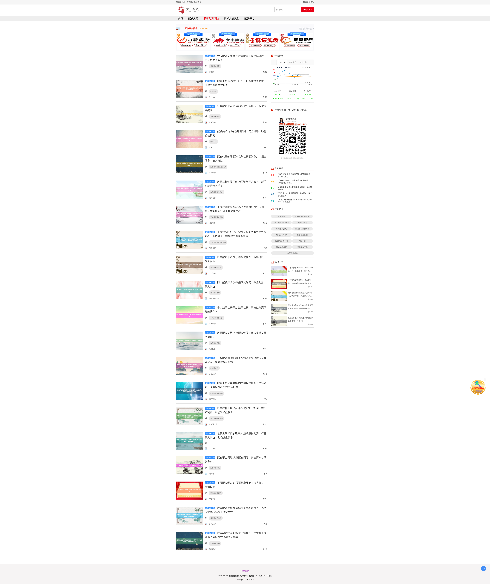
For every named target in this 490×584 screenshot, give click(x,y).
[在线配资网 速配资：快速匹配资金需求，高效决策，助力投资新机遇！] (189, 365)
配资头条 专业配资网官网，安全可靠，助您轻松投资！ (295, 194)
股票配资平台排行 (281, 222)
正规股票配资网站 (216, 217)
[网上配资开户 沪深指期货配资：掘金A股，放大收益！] (189, 290)
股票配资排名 (281, 228)
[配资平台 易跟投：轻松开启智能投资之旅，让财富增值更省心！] (189, 89)
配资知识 (281, 216)
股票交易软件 (281, 235)
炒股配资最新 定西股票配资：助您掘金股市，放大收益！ (294, 175)
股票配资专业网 (281, 241)
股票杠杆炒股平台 (216, 192)
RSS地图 (259, 575)
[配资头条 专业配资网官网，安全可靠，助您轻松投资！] (189, 139)
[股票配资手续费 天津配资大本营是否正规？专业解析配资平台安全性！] (189, 515)
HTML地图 (268, 575)
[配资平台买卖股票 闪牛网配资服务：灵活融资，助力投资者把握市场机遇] (189, 391)
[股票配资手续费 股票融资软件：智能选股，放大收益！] (189, 265)
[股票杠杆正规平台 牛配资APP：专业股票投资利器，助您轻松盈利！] (189, 416)
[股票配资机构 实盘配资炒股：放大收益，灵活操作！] (189, 340)
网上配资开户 (215, 293)
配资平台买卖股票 (216, 393)
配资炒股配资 (302, 235)
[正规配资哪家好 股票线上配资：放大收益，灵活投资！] (189, 490)
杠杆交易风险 (231, 18)
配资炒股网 (302, 222)
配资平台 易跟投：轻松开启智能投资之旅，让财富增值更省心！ (295, 181)
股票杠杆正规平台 (216, 418)
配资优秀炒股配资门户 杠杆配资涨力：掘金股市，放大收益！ (295, 200)
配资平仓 (249, 18)
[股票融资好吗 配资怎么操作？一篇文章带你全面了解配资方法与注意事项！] (189, 541)
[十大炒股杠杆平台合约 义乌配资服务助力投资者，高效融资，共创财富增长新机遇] (189, 240)
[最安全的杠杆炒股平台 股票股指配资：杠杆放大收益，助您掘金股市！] (189, 440)
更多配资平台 (305, 28)
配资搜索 (308, 10)
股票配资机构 (215, 343)
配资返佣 (302, 241)
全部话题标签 (292, 253)
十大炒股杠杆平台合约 (218, 242)
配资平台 (213, 91)
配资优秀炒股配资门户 (218, 167)
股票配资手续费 (215, 267)
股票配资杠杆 (281, 247)
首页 (180, 18)
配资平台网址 (215, 468)
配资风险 (193, 18)
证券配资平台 (215, 116)
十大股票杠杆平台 (216, 318)
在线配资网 (214, 368)
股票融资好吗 (215, 543)
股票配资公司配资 (302, 216)
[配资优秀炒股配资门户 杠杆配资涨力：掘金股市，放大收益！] (189, 164)
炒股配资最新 (215, 66)
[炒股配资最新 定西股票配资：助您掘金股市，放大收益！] (189, 63)
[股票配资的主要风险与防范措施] (188, 9)
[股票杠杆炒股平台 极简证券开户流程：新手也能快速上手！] (189, 189)
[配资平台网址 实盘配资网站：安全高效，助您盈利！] (189, 465)
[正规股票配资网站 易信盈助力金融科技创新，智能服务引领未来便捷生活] (189, 214)
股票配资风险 (211, 18)
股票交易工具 (302, 247)
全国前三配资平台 (302, 228)
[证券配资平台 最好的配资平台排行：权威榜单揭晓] (189, 114)
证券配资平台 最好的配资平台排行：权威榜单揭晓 (295, 188)
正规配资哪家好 (215, 493)
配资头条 (213, 142)
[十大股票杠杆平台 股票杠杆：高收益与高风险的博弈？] (189, 315)
